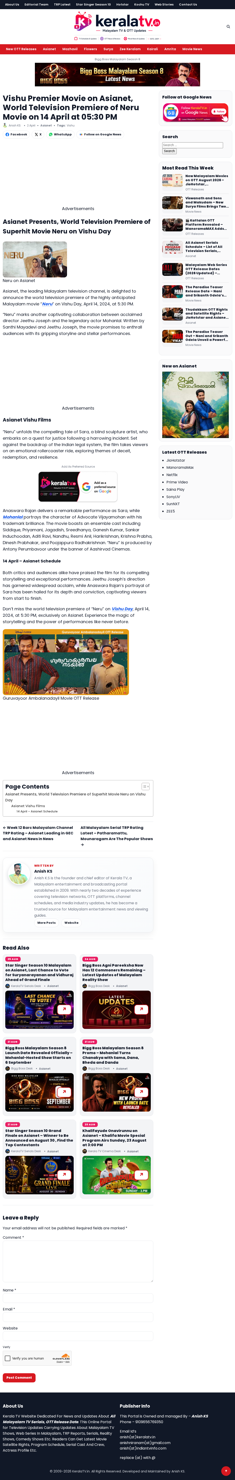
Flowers (90, 49)
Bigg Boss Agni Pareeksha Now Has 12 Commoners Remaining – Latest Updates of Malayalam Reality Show (113, 972)
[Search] (228, 26)
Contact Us (188, 4)
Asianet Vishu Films (28, 806)
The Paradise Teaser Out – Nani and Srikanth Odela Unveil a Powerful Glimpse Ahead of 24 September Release (207, 336)
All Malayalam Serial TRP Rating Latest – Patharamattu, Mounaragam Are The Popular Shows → (117, 836)
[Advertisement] (78, 173)
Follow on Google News (102, 134)
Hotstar (122, 4)
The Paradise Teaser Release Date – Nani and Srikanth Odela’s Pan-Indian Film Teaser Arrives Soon (206, 291)
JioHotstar (175, 460)
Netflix (172, 474)
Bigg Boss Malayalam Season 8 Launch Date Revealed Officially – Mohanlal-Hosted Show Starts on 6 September (39, 1055)
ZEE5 (170, 511)
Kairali (152, 49)
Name (9, 1290)
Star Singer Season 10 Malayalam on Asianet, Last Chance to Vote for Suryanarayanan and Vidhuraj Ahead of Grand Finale (39, 972)
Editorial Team (36, 4)
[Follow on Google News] (195, 113)
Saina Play (175, 489)
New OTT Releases (21, 49)
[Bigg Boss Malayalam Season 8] (117, 74)
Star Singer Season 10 (93, 4)
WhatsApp (63, 134)
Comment (13, 1237)
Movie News (192, 49)
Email (9, 1309)
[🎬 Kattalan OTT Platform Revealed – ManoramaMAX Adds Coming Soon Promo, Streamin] (172, 227)
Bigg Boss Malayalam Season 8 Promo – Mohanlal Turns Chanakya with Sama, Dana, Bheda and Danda (113, 1055)
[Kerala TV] (117, 25)
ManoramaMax (180, 467)
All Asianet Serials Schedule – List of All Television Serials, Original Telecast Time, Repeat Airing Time (206, 247)
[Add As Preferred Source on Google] (78, 487)
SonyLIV (173, 496)
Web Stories (164, 4)
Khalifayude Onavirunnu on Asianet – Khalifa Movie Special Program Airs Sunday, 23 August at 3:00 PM (114, 1138)
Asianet (49, 49)
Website (71, 923)
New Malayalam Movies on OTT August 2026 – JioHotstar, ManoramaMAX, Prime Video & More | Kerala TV (206, 180)
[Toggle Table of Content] (143, 786)
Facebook (19, 134)
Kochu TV (141, 4)
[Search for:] (192, 145)
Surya (108, 49)
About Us (12, 4)
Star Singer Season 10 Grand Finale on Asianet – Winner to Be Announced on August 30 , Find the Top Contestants (39, 1138)
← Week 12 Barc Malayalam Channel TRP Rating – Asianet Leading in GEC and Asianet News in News (38, 833)
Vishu (71, 125)
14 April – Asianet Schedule (37, 811)
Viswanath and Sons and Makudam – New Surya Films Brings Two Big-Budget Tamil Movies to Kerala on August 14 (205, 202)
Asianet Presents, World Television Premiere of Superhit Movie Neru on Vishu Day (75, 797)
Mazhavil (70, 49)
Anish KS (43, 871)
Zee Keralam (130, 49)
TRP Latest (62, 4)
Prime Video (177, 482)
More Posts (46, 923)
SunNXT (173, 504)
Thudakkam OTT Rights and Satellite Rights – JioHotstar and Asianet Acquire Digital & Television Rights (206, 314)
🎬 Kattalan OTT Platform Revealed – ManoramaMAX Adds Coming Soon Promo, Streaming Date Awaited (204, 225)
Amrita (170, 49)
